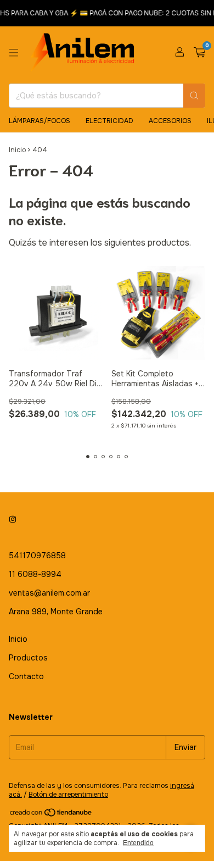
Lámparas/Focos (39, 120)
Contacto (26, 676)
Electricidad (109, 120)
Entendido (138, 843)
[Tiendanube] (51, 814)
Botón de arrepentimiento (68, 794)
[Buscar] (194, 96)
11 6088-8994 (35, 574)
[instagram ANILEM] (12, 519)
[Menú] (14, 53)
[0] (199, 53)
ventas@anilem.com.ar (49, 593)
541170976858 (37, 555)
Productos (28, 658)
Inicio (17, 150)
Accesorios (170, 120)
